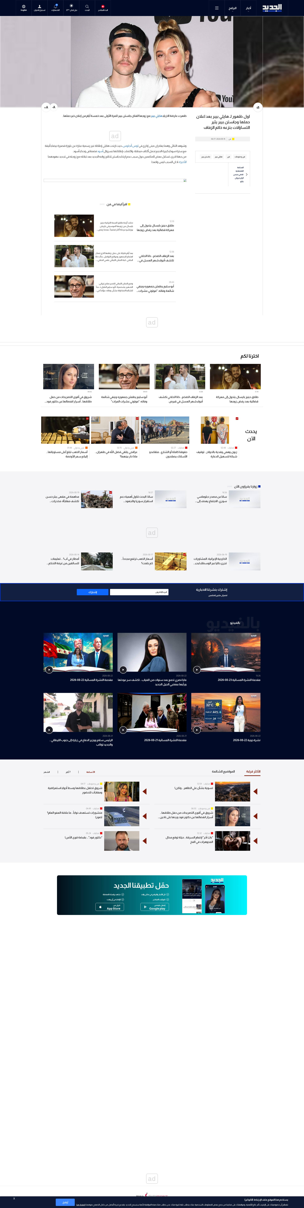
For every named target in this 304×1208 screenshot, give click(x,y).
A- (53, 107)
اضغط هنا (80, 1204)
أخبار (248, 8)
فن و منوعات (93, 783)
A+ (46, 107)
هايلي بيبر (156, 115)
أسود (100, 151)
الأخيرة (183, 162)
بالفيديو (235, 622)
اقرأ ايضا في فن (117, 204)
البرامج (233, 8)
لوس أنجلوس (130, 145)
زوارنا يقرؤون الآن (245, 486)
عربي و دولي (129, 447)
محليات (231, 447)
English (24, 10)
